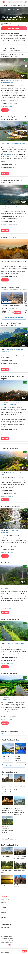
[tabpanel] (14, 68)
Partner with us (5, 927)
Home (4, 9)
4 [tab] (14, 78)
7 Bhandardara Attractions (7, 552)
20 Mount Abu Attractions (7, 170)
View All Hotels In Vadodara (14, 766)
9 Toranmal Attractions (7, 496)
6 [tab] (16, 78)
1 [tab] (12, 78)
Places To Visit (21, 5)
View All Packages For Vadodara (14, 317)
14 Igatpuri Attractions (6, 719)
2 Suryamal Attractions (7, 663)
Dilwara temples (7, 154)
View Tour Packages (14, 28)
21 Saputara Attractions (7, 435)
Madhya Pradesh (17, 354)
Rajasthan (15, 147)
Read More (5, 110)
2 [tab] (13, 78)
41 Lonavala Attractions (7, 227)
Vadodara (5, 5)
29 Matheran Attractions (7, 106)
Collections (9, 9)
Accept (24, 951)
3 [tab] (14, 78)
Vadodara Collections (17, 9)
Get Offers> (17, 312)
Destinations (4, 907)
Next (26, 66)
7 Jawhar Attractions (6, 608)
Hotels (2, 905)
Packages (13, 5)
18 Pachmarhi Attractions (7, 366)
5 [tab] (15, 78)
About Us (3, 912)
